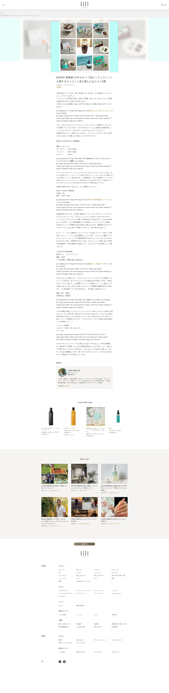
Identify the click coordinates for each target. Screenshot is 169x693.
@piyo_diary (65, 386)
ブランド (61, 587)
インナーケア (62, 578)
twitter (64, 661)
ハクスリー (115, 590)
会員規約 (78, 624)
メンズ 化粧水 (62, 615)
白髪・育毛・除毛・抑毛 (118, 575)
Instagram (60, 661)
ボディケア (79, 570)
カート (165, 5)
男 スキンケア (115, 652)
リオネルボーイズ (117, 640)
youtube (68, 661)
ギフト (96, 578)
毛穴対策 (114, 615)
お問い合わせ (97, 627)
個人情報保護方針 (63, 627)
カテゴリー (62, 566)
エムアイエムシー (99, 590)
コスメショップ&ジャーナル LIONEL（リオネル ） (84, 5)
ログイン (61, 605)
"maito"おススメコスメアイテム (85, 581)
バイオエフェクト (63, 590)
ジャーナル (3, 14)
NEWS (60, 640)
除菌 (60, 581)
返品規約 (96, 624)
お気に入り (162, 5)
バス (77, 578)
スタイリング (115, 570)
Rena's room (79, 640)
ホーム (2, 12)
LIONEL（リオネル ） (84, 554)
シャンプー (79, 615)
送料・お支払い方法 (64, 624)
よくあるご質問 (80, 627)
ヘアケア (96, 570)
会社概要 (114, 627)
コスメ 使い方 (98, 652)
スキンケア (62, 570)
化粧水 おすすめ (80, 652)
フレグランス (62, 575)
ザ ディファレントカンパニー (84, 590)
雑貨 (113, 578)
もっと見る (62, 596)
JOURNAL (43, 636)
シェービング (97, 572)
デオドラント (115, 572)
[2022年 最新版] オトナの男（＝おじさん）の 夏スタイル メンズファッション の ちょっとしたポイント (54, 521)
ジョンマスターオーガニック (67, 593)
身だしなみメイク (81, 575)
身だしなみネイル (99, 575)
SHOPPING (43, 566)
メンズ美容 (62, 652)
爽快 (58, 87)
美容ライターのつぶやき (65, 643)
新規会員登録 (80, 605)
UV (59, 572)
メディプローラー (99, 593)
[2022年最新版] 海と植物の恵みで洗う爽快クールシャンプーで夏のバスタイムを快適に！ (113, 488)
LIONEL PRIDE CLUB (69, 85)
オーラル (78, 572)
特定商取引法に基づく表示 (119, 624)
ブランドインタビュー (100, 640)
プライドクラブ (80, 643)
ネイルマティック (81, 593)
